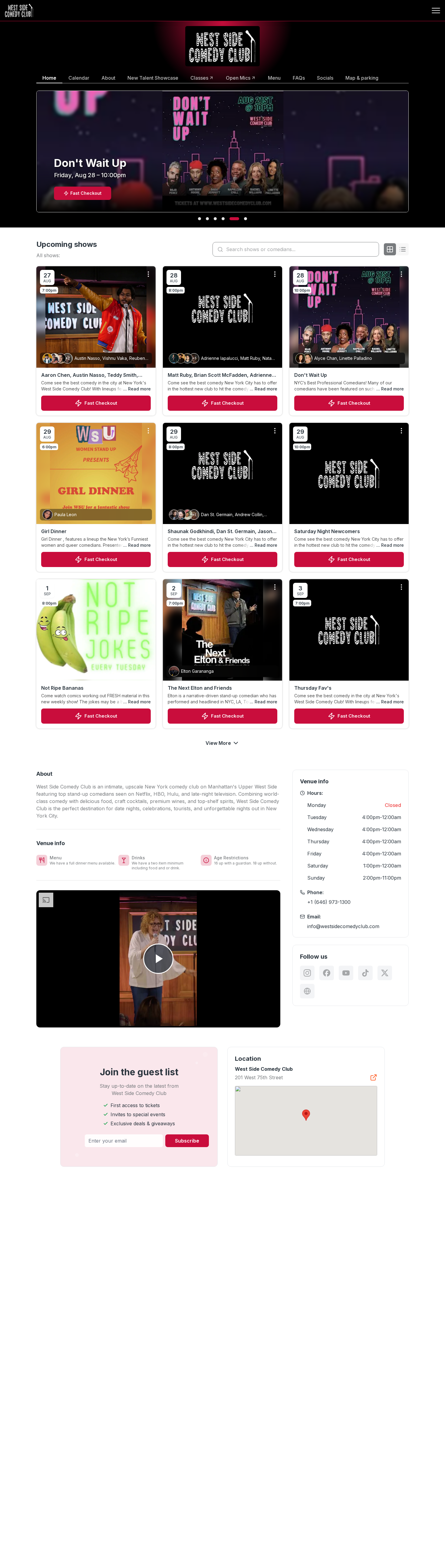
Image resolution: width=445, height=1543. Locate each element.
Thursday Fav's (312, 688)
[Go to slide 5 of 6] (234, 218)
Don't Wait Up (310, 375)
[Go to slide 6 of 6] (245, 218)
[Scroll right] (409, 155)
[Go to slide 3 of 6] (215, 218)
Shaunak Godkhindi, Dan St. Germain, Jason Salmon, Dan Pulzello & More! (220, 531)
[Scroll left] (35, 155)
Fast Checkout (100, 403)
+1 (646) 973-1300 (329, 902)
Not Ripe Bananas (62, 688)
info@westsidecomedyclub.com (343, 926)
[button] (306, 1115)
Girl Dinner (54, 531)
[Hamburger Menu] (436, 10)
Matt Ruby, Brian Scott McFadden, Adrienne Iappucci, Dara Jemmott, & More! (220, 375)
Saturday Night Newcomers (327, 531)
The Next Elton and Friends (200, 688)
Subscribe (187, 1141)
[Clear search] (373, 249)
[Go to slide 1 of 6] (199, 218)
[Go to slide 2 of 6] (207, 218)
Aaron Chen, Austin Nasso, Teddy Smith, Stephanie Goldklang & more (89, 375)
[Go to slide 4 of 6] (223, 218)
